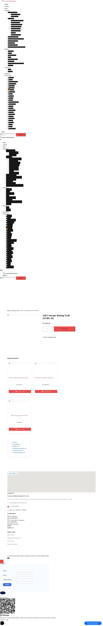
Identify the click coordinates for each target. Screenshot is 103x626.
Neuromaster (11, 61)
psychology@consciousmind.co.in (18, 502)
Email (5, 575)
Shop (6, 8)
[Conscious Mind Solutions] (9, 1)
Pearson (10, 53)
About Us (7, 67)
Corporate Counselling (16, 24)
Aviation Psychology (13, 36)
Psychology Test (12, 55)
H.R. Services (11, 43)
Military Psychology (13, 41)
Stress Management (16, 30)
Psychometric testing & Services (16, 63)
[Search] (3, 131)
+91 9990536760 (14, 506)
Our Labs (10, 71)
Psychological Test (12, 12)
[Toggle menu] (6, 275)
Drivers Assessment (13, 45)
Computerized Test (15, 14)
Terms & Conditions (12, 544)
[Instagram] (8, 530)
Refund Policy (10, 534)
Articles (7, 6)
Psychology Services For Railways (16, 47)
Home (6, 4)
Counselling (11, 18)
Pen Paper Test (14, 16)
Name (5, 570)
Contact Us (7, 73)
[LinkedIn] (12, 530)
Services (7, 10)
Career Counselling (16, 28)
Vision (9, 69)
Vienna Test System (13, 59)
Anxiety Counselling (16, 26)
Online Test (11, 51)
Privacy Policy (10, 541)
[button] (51, 622)
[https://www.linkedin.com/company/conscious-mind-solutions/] (8, 558)
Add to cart (64, 328)
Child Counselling (15, 22)
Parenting (13, 32)
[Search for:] (8, 135)
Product (7, 49)
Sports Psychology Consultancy (16, 39)
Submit (7, 584)
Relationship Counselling (17, 20)
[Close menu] (0, 139)
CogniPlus (10, 65)
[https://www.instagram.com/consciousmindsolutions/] (9, 558)
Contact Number (7, 579)
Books (9, 57)
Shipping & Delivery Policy (14, 538)
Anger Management (16, 34)
